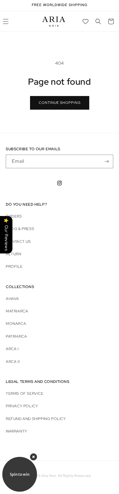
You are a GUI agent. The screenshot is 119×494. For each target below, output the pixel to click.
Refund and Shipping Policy (36, 418)
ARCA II (13, 361)
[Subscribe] (106, 161)
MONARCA (16, 323)
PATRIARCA (16, 336)
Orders (14, 216)
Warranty (16, 431)
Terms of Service (25, 393)
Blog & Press (20, 228)
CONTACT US (18, 241)
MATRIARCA (17, 311)
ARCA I (12, 348)
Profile (14, 266)
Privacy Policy (22, 405)
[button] (98, 21)
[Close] (33, 456)
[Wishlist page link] (85, 21)
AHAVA (12, 298)
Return (13, 253)
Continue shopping (60, 102)
